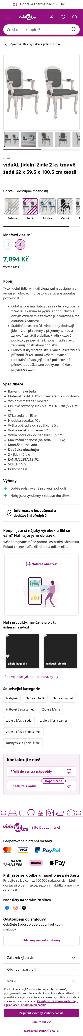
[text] (16, 260)
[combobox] (41, 29)
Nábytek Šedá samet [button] (20, 709)
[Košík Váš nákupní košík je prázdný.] (74, 17)
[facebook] (7, 908)
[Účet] (51, 17)
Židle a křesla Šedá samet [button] (23, 732)
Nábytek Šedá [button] (35, 698)
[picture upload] (41, 592)
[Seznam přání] (63, 17)
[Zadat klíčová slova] (74, 29)
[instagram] (15, 908)
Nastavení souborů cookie (41, 1031)
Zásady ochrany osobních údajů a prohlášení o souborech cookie (41, 1003)
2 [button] (20, 244)
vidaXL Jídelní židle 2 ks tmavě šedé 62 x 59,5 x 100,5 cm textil (39, 168)
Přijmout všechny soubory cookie (41, 1013)
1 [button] (8, 244)
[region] (41, 1009)
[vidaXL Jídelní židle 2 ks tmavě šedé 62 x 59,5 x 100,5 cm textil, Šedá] (41, 92)
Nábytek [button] (11, 698)
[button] (12, 211)
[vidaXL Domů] (27, 17)
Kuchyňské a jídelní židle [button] (23, 743)
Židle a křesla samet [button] (53, 720)
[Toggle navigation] (8, 17)
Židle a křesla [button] (51, 709)
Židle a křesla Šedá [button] (19, 720)
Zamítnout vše (41, 1022)
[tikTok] (24, 908)
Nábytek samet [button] (63, 698)
